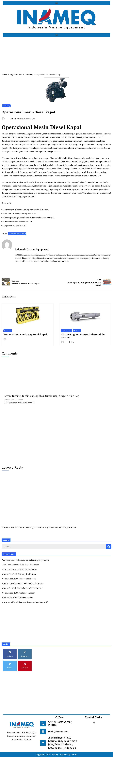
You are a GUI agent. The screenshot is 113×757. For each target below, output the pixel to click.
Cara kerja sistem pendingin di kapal (19, 213)
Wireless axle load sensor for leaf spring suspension (25, 560)
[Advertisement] (56, 54)
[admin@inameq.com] (43, 731)
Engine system (67, 331)
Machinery (6, 106)
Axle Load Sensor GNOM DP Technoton (20, 569)
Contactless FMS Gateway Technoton (19, 574)
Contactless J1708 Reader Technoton (19, 578)
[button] (56, 3)
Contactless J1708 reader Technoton (18, 592)
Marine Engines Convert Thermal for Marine (83, 336)
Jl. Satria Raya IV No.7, (62, 742)
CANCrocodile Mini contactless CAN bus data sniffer (25, 602)
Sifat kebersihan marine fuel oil (17, 221)
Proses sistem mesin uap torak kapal (25, 334)
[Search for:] (54, 546)
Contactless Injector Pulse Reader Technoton (22, 588)
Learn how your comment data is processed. (56, 527)
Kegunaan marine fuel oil (14, 225)
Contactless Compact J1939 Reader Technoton (23, 583)
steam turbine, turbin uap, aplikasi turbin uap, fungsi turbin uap (42, 396)
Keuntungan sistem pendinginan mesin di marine (25, 209)
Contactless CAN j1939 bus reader (17, 597)
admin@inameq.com (58, 731)
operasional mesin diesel (17, 234)
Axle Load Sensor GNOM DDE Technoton (20, 564)
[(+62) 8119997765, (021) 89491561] (43, 723)
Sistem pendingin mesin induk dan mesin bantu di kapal (28, 217)
